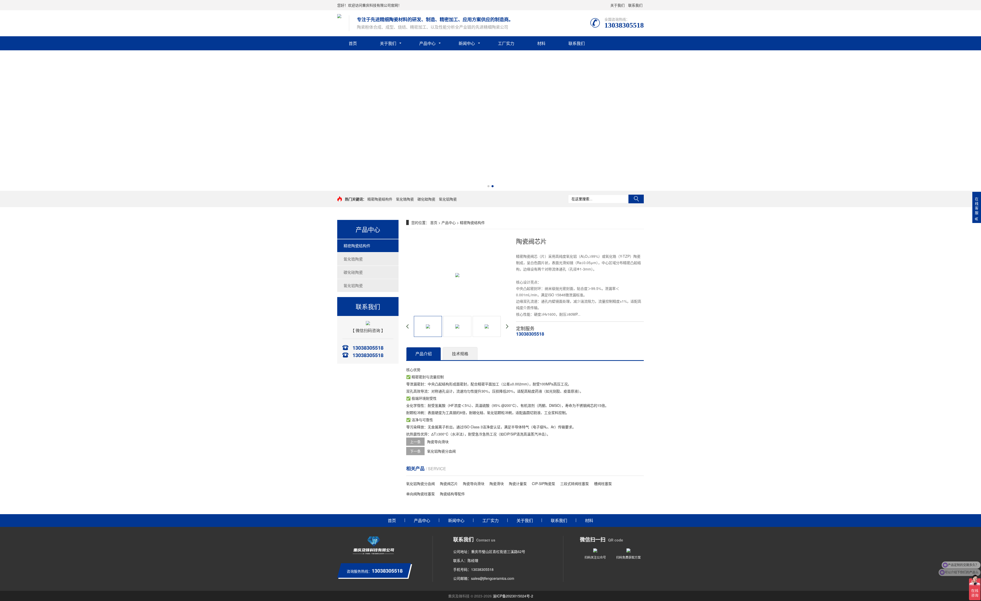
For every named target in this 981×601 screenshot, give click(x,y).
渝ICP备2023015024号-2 (513, 595)
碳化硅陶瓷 (426, 199)
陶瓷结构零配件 (452, 493)
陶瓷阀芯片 (449, 483)
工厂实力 (506, 43)
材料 (541, 43)
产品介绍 (423, 354)
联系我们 (635, 5)
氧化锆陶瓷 (405, 199)
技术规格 (460, 354)
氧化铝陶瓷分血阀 (441, 451)
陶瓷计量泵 (518, 483)
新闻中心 (467, 43)
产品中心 (427, 43)
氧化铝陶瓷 (448, 199)
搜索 (636, 199)
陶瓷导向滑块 (438, 441)
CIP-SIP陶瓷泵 (543, 483)
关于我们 (617, 5)
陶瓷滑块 (496, 483)
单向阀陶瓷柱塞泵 (420, 493)
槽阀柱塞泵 (603, 483)
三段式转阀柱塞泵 (574, 483)
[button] (488, 186)
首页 (353, 43)
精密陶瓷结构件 (379, 199)
